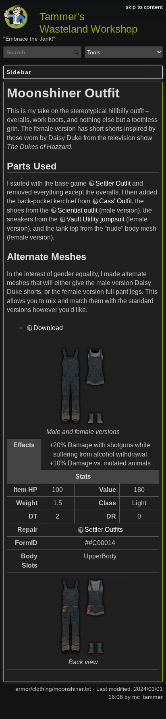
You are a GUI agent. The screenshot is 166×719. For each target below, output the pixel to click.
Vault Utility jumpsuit (95, 219)
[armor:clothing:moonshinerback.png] (83, 616)
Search (77, 52)
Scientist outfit (78, 210)
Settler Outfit (113, 183)
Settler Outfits (104, 529)
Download (48, 327)
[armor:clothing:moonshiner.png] (83, 386)
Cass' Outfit (115, 201)
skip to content (144, 7)
